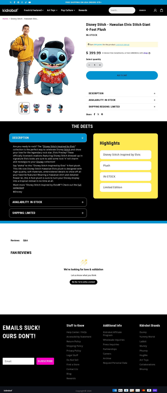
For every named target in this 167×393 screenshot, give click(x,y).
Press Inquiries (111, 344)
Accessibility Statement (79, 336)
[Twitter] (10, 2)
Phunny (144, 350)
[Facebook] (14, 2)
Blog (69, 373)
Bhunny (144, 369)
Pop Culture (67, 10)
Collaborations (147, 364)
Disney (40, 161)
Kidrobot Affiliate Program (112, 334)
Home (5, 18)
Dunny (143, 332)
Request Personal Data (115, 362)
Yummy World (147, 336)
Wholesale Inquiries (113, 339)
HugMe (143, 355)
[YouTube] (29, 2)
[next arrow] (77, 62)
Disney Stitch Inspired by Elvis (59, 146)
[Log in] (155, 10)
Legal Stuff (72, 355)
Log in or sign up (122, 45)
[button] (142, 10)
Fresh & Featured (32, 10)
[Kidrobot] (10, 10)
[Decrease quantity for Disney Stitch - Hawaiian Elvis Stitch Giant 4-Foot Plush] (89, 65)
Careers (107, 353)
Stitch (67, 149)
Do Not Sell (73, 359)
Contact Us (72, 369)
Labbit (143, 341)
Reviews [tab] (15, 240)
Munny (143, 345)
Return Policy (74, 341)
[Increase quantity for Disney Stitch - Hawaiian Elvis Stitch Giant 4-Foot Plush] (100, 65)
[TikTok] (25, 2)
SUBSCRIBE (45, 361)
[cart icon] (161, 10)
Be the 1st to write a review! (83, 282)
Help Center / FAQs (77, 332)
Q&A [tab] (25, 240)
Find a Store (73, 364)
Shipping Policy (75, 345)
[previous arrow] (7, 62)
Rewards (83, 10)
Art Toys (51, 10)
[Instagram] (22, 2)
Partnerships (110, 349)
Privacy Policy (74, 350)
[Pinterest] (18, 2)
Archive (107, 358)
